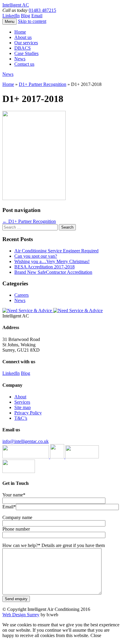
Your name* (13, 494)
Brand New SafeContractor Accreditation (53, 272)
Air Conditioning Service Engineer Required (56, 250)
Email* (9, 506)
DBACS (22, 48)
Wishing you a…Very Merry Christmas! (52, 261)
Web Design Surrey (20, 614)
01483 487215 (42, 10)
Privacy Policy (28, 412)
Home (20, 31)
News (19, 58)
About (20, 396)
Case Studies (26, 53)
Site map (22, 407)
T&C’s (20, 418)
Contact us (24, 64)
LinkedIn (11, 15)
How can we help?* (53, 545)
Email (36, 15)
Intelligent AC (15, 4)
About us (23, 37)
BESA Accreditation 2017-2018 (44, 266)
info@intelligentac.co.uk (25, 441)
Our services (26, 42)
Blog (25, 15)
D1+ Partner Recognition (42, 84)
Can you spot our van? (35, 256)
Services (22, 402)
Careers (21, 295)
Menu (9, 21)
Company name (17, 517)
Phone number (16, 529)
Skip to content (32, 21)
